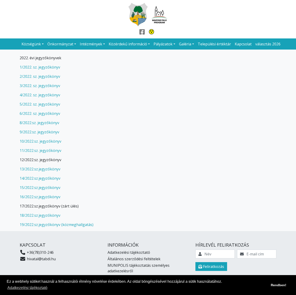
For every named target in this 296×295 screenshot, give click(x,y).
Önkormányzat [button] (60, 44)
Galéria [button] (185, 44)
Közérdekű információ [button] (128, 44)
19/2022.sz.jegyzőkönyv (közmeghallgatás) (56, 224)
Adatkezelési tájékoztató (129, 252)
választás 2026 (268, 44)
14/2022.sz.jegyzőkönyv (40, 178)
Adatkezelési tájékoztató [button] (27, 288)
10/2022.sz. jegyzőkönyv (40, 141)
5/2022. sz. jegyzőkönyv (40, 104)
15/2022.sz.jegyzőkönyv (40, 187)
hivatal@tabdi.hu (41, 258)
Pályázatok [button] (163, 44)
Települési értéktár (214, 44)
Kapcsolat (243, 44)
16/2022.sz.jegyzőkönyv (40, 196)
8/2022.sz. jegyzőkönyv (39, 122)
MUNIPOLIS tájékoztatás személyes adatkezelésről (139, 268)
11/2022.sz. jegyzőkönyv (40, 150)
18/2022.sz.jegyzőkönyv (40, 215)
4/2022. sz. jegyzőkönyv (40, 94)
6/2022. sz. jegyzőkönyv (40, 113)
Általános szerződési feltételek (134, 258)
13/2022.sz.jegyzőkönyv (40, 169)
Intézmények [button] (91, 44)
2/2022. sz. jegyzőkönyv (40, 76)
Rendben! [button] (278, 285)
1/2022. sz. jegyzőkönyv (40, 67)
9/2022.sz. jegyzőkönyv (39, 132)
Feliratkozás (213, 266)
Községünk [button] (31, 44)
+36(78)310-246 (40, 252)
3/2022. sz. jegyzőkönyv (40, 85)
